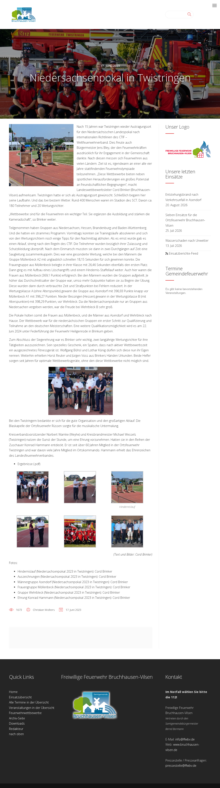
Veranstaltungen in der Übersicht (31, 708)
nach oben (16, 734)
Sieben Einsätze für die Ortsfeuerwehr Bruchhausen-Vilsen (185, 220)
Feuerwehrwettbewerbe (25, 713)
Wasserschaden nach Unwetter (186, 240)
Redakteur (16, 729)
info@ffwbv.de (185, 739)
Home (13, 692)
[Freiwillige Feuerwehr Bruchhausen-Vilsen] (23, 14)
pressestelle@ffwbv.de (180, 765)
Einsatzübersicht (20, 697)
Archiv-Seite (17, 718)
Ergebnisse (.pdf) (29, 464)
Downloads (17, 723)
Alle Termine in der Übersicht (29, 702)
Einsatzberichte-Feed (183, 253)
